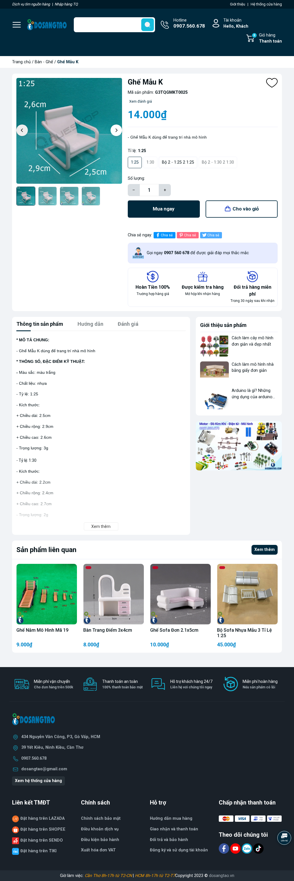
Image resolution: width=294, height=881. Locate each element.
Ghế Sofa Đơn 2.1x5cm (174, 630)
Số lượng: (136, 178)
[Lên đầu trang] (285, 853)
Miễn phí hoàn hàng (260, 684)
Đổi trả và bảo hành (169, 839)
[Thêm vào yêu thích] (272, 83)
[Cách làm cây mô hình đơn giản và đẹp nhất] (214, 346)
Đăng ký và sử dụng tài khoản (179, 850)
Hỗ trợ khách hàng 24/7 (191, 684)
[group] (69, 131)
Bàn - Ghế (44, 62)
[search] (147, 24)
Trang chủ (21, 62)
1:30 (150, 162)
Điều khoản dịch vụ (100, 829)
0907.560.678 (34, 758)
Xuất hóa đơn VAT (98, 850)
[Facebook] (224, 848)
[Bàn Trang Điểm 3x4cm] (113, 594)
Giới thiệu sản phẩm (223, 325)
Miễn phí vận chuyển (53, 684)
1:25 (135, 162)
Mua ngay (164, 209)
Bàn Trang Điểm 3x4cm (107, 630)
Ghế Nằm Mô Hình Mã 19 (42, 630)
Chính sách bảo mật (101, 818)
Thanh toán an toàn (122, 684)
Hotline (189, 23)
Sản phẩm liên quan (46, 550)
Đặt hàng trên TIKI (38, 851)
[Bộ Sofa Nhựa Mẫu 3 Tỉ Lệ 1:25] (247, 594)
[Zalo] (247, 848)
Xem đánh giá (140, 101)
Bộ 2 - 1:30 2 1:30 (218, 162)
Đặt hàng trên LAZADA (42, 818)
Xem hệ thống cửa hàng (38, 780)
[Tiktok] (258, 848)
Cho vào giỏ (246, 209)
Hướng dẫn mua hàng (171, 818)
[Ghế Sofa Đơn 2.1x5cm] (180, 594)
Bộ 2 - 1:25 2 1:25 (178, 162)
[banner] (239, 445)
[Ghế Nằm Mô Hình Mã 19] (46, 594)
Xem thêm (264, 549)
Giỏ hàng (268, 38)
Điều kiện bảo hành (100, 839)
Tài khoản (235, 23)
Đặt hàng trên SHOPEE (42, 829)
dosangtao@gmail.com (44, 769)
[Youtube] (236, 848)
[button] (116, 130)
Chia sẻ (167, 235)
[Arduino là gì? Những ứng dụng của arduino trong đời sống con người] (214, 398)
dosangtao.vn (221, 875)
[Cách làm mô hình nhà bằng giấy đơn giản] (214, 372)
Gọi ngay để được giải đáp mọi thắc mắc (198, 252)
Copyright (184, 875)
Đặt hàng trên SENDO (41, 840)
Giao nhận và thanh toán (174, 829)
